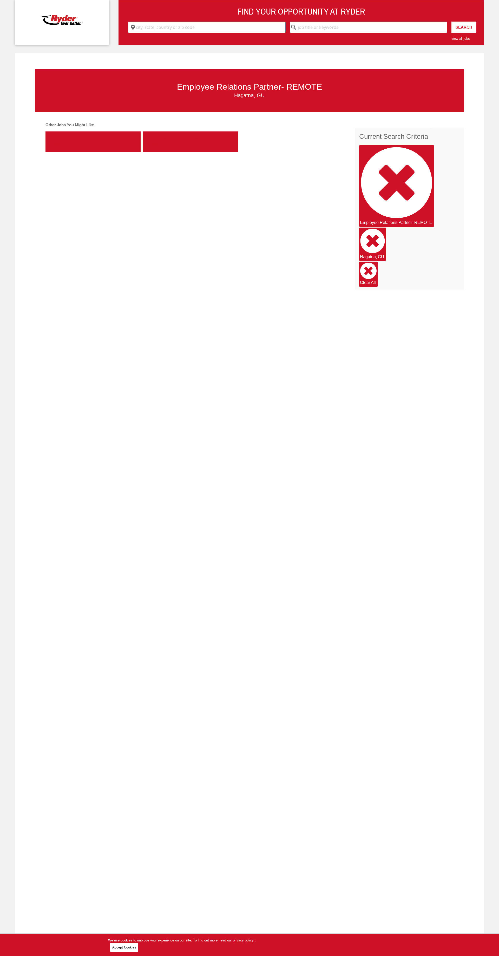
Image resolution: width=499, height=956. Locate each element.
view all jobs (460, 39)
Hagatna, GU (372, 257)
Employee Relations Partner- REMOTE (396, 222)
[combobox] (207, 27)
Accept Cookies (124, 947)
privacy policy (244, 940)
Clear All (368, 282)
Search (464, 27)
